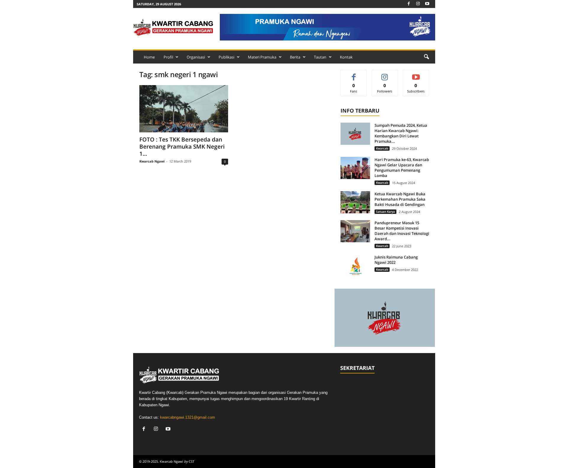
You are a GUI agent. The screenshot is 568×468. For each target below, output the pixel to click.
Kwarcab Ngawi (151, 161)
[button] (426, 57)
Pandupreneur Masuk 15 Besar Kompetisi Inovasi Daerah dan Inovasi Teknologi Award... (402, 230)
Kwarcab (382, 148)
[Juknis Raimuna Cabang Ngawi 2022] (355, 265)
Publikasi (226, 57)
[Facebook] (408, 4)
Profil (168, 57)
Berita (295, 57)
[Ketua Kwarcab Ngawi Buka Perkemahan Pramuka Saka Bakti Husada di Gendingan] (355, 202)
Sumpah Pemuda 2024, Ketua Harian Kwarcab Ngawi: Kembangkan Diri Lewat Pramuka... (401, 133)
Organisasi (196, 57)
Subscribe (416, 74)
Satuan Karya (385, 211)
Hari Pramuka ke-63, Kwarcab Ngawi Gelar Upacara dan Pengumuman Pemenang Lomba (402, 167)
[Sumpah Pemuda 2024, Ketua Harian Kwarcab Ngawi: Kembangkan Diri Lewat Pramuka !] (355, 134)
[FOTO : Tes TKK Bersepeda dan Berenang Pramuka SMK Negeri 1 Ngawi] (183, 108)
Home (149, 57)
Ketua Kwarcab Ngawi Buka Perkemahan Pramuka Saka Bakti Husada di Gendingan (400, 199)
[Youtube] (427, 4)
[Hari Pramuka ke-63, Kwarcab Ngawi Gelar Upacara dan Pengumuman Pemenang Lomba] (355, 168)
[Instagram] (418, 4)
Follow (385, 74)
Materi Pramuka (262, 57)
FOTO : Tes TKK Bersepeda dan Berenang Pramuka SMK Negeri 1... (182, 146)
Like (353, 74)
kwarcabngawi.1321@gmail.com (187, 417)
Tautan (320, 57)
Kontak (346, 57)
